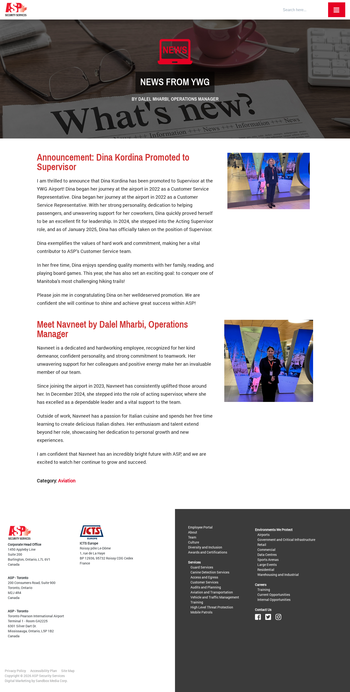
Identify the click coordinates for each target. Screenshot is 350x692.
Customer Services (204, 582)
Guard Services (201, 567)
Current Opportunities (273, 594)
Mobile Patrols (201, 612)
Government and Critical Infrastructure (286, 539)
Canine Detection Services (209, 572)
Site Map (68, 670)
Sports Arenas (268, 559)
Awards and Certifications (207, 552)
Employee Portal (200, 527)
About (192, 532)
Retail (261, 544)
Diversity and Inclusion (205, 547)
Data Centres (267, 554)
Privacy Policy (15, 670)
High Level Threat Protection (211, 607)
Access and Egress (204, 577)
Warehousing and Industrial (278, 574)
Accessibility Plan (43, 670)
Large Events (267, 564)
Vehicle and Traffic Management (214, 597)
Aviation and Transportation (211, 592)
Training (196, 602)
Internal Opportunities (273, 599)
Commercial (266, 549)
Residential (265, 569)
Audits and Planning (205, 587)
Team (192, 537)
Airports (263, 534)
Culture (193, 542)
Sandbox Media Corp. (52, 680)
